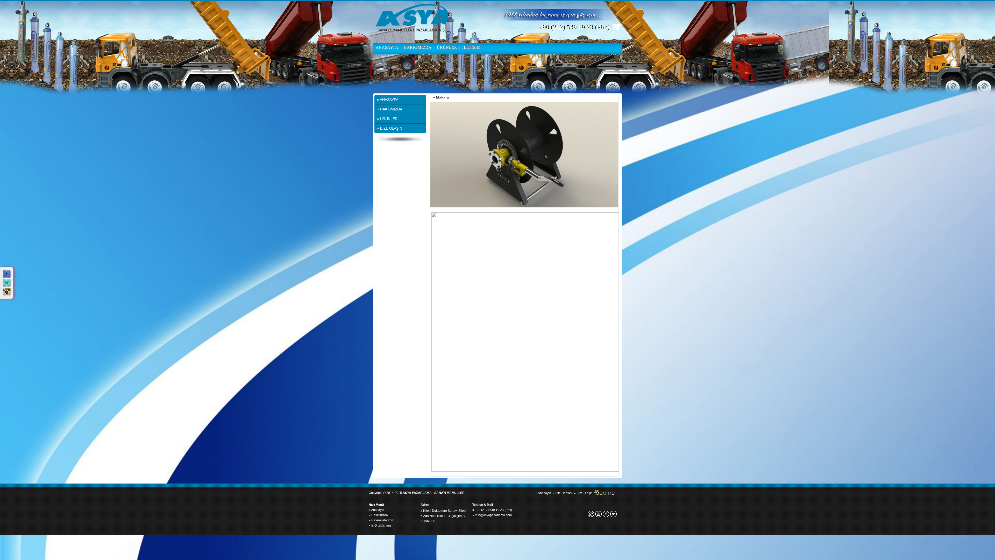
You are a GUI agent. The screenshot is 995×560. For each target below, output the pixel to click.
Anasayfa (376, 510)
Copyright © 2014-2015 (417, 493)
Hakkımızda (378, 515)
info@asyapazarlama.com (492, 515)
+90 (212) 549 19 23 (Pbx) (492, 510)
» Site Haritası (562, 493)
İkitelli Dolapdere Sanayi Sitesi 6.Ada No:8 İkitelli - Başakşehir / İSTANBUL (443, 516)
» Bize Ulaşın (583, 493)
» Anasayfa (543, 493)
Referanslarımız (381, 520)
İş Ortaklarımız (380, 525)
